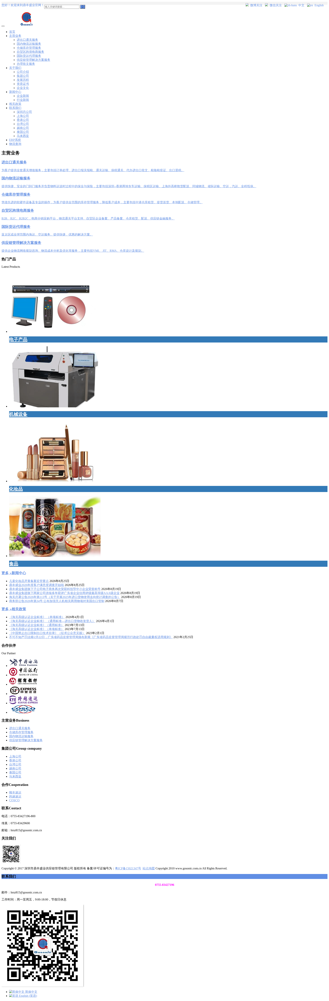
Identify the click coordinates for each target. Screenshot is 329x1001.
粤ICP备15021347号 (128, 868)
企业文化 (23, 87)
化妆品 (16, 488)
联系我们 (15, 107)
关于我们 (15, 67)
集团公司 (23, 75)
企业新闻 (23, 95)
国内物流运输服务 (29, 43)
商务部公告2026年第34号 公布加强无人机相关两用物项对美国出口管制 (56, 601)
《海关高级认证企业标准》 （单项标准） (37, 617)
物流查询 (15, 144)
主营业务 (15, 35)
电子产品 (18, 339)
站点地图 (149, 868)
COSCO (14, 800)
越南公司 (23, 127)
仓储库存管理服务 (29, 47)
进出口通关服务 (27, 39)
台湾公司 (23, 123)
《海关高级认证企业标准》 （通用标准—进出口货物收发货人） (52, 621)
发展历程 (23, 79)
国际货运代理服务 (29, 55)
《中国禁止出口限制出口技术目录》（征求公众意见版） (47, 633)
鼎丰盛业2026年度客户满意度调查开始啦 (36, 585)
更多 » (7, 573)
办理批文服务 (26, 63)
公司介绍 (23, 71)
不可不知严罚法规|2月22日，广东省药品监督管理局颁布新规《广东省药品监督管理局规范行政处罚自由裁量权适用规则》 (91, 637)
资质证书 (23, 83)
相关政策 (15, 103)
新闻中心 (15, 91)
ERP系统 (15, 140)
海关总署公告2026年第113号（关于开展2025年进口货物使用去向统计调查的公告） (64, 597)
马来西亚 (23, 135)
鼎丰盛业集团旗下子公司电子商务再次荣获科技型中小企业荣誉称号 (55, 589)
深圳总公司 (24, 111)
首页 (12, 31)
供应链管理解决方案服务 (33, 59)
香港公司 (23, 119)
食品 (13, 563)
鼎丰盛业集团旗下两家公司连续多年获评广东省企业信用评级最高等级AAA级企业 (64, 593)
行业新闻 (23, 99)
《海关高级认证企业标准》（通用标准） (36, 625)
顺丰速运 (15, 792)
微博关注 (256, 5)
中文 (301, 5)
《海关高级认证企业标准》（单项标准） (36, 629)
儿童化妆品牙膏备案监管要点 (29, 581)
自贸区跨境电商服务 (30, 51)
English (319, 5)
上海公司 (23, 115)
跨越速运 (15, 796)
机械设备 (18, 414)
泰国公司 (23, 131)
